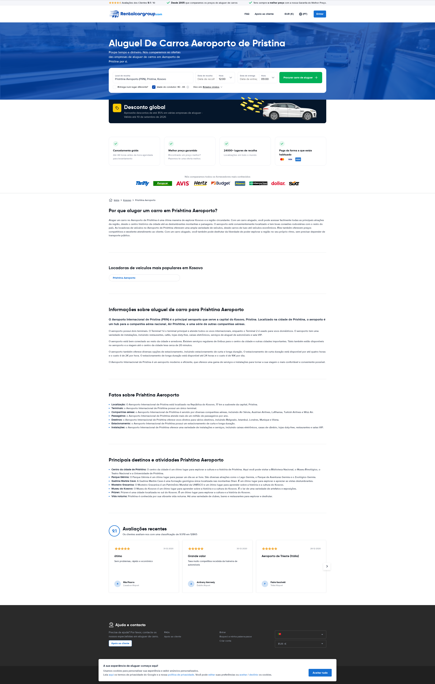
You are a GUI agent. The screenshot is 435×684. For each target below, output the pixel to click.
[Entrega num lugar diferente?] (114, 87)
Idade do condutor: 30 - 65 (171, 87)
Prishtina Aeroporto (124, 278)
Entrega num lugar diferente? (132, 87)
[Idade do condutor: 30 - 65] (153, 87)
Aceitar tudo (320, 673)
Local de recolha (122, 75)
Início (116, 200)
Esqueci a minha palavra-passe (236, 636)
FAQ (247, 14)
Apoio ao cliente (264, 14)
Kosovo (127, 200)
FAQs (167, 632)
